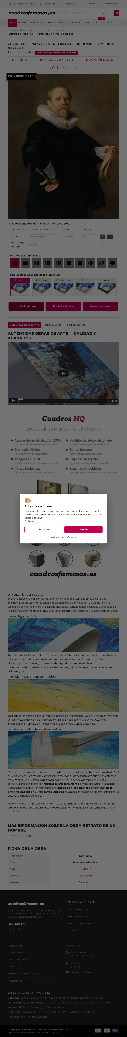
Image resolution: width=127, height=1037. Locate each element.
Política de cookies (33, 521)
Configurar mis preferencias (63, 537)
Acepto (84, 529)
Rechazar (43, 529)
